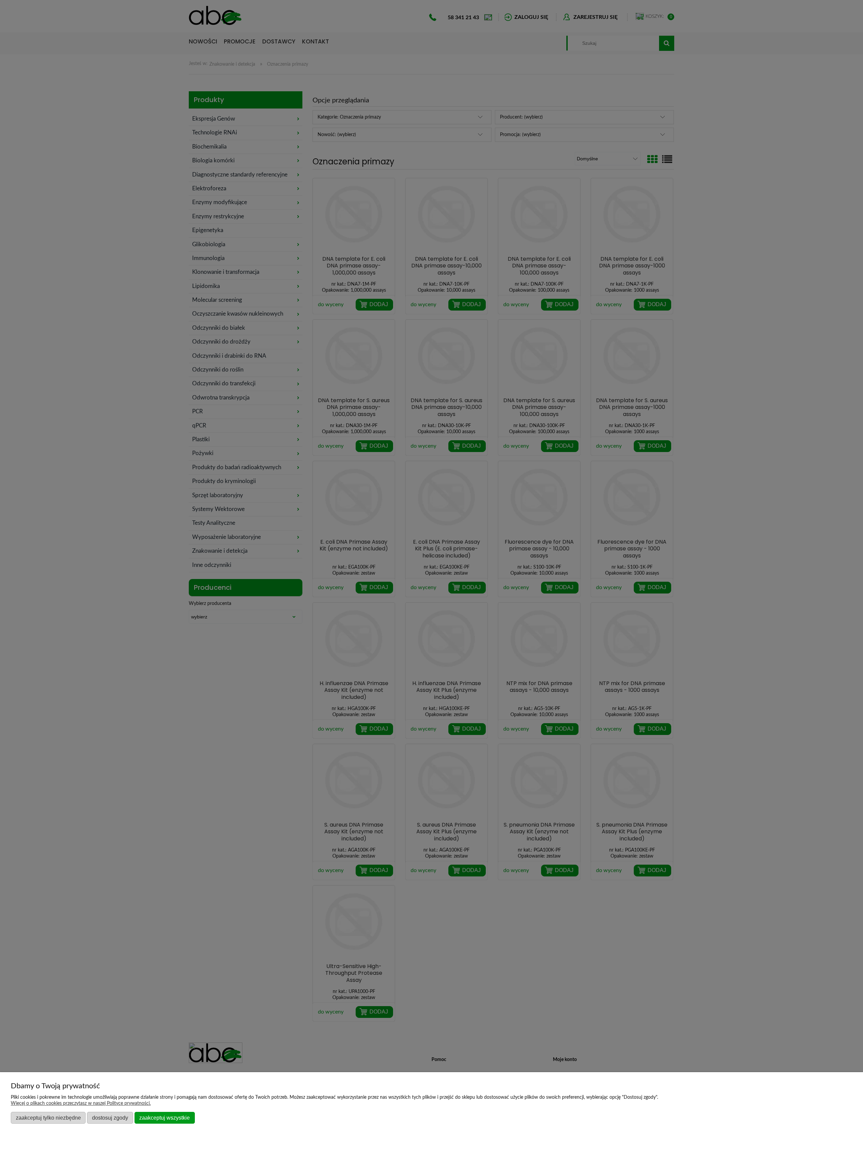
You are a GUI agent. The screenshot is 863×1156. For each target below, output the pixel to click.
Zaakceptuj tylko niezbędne (48, 1118)
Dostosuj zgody (110, 1118)
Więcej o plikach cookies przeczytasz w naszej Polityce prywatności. (81, 1103)
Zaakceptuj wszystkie (164, 1118)
